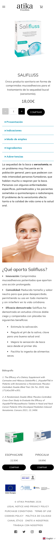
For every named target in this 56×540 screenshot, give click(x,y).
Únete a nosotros (37, 520)
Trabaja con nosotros (28, 525)
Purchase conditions (19, 511)
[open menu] (6, 7)
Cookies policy (14, 516)
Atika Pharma (26, 501)
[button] (49, 538)
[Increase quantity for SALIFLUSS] (21, 111)
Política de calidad (38, 516)
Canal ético (15, 520)
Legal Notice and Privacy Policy (28, 506)
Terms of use (43, 511)
